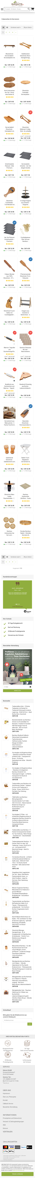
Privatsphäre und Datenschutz (12, 1118)
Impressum (6, 1093)
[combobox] (27, 27)
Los (29, 1024)
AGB (4, 1125)
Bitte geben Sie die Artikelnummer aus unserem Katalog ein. (15, 1016)
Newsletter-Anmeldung (10, 1107)
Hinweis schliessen (17, 1174)
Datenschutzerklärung (18, 1170)
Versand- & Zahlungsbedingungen (13, 1121)
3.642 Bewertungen (17, 606)
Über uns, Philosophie (9, 1097)
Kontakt (5, 1100)
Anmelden (17, 690)
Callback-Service (8, 1103)
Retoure (5, 1128)
